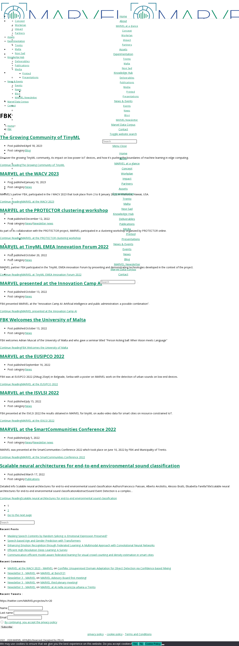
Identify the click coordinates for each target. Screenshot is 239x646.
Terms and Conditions (138, 634)
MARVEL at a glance (127, 163)
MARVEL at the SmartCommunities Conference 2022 (58, 429)
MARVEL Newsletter (127, 264)
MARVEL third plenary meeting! (58, 582)
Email (3, 617)
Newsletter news (43, 442)
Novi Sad (127, 209)
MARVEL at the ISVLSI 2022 (29, 392)
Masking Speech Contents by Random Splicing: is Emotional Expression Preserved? (57, 536)
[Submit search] (137, 282)
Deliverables (127, 219)
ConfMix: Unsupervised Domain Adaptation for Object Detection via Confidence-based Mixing (114, 568)
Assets (123, 188)
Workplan (127, 173)
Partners (127, 183)
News (127, 254)
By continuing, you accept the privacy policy (30, 622)
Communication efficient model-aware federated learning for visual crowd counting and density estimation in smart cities (80, 555)
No (141, 643)
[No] (163, 644)
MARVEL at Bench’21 (53, 573)
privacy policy (96, 634)
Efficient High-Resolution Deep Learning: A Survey (37, 550)
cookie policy (114, 634)
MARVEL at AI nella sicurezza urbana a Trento (68, 587)
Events (126, 249)
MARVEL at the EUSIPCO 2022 (32, 356)
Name (3, 608)
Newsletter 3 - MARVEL (21, 573)
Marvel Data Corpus (123, 269)
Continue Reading (38, 311)
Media (127, 229)
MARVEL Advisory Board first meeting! (63, 578)
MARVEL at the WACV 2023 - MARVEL (30, 568)
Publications (127, 224)
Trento (126, 199)
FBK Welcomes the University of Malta (43, 319)
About (123, 158)
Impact (126, 178)
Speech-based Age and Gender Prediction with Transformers (44, 540)
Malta (127, 204)
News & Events (123, 244)
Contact (123, 274)
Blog (127, 259)
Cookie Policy (152, 643)
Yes (135, 643)
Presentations (131, 239)
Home (123, 153)
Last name (6, 612)
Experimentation (123, 193)
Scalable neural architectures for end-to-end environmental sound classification (90, 465)
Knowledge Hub (123, 214)
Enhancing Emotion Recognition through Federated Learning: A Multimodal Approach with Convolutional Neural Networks (81, 545)
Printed (131, 234)
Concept (127, 168)
